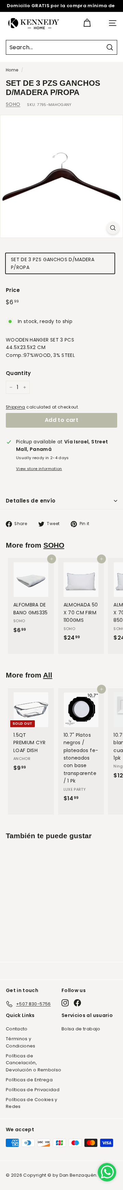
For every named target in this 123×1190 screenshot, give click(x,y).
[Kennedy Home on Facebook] (77, 1002)
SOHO (13, 104)
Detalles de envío (30, 500)
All (47, 675)
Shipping (15, 407)
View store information (39, 468)
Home (12, 70)
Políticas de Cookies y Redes (31, 1103)
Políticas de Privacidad (32, 1089)
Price (13, 290)
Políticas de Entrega (29, 1080)
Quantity (18, 373)
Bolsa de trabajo (81, 1029)
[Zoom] (113, 228)
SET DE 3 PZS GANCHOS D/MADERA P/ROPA (52, 263)
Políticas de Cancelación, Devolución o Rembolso (33, 1063)
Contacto (17, 1029)
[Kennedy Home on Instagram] (65, 1002)
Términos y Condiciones (21, 1042)
